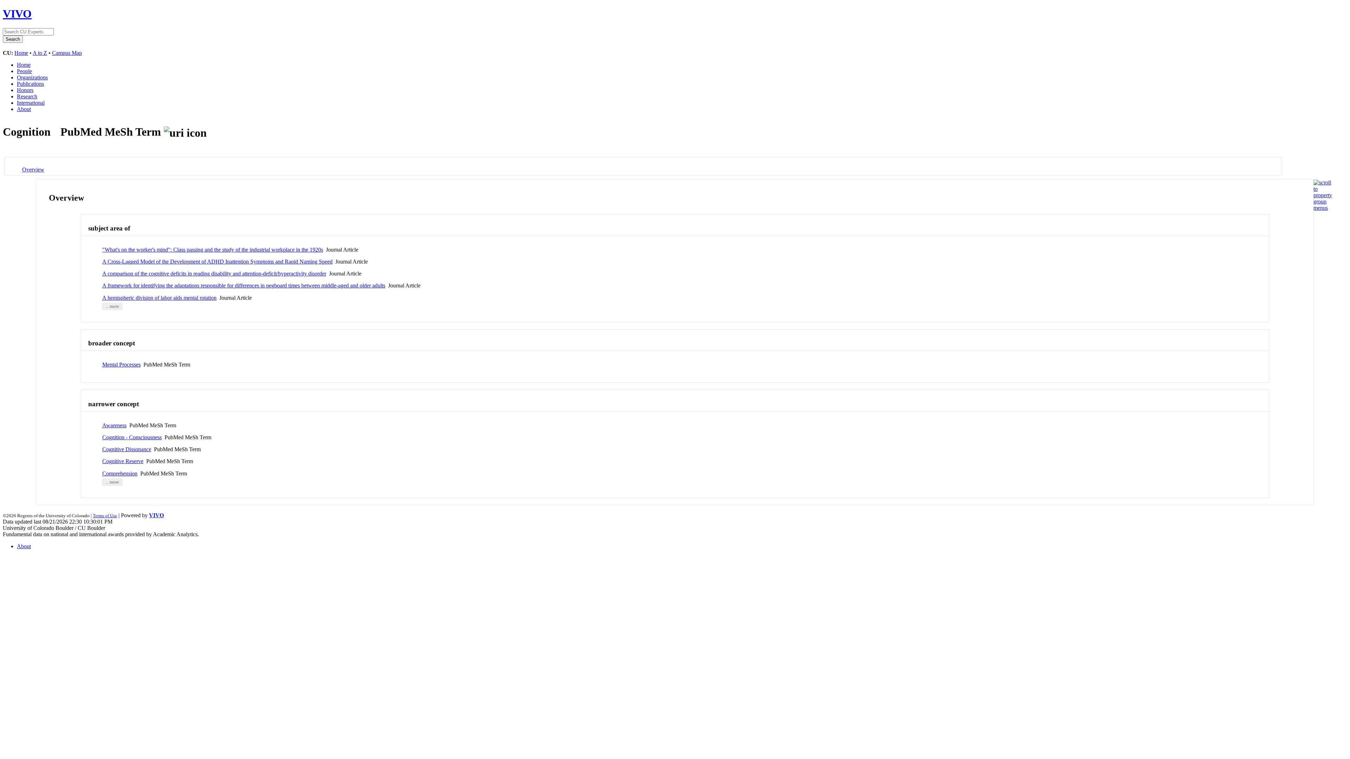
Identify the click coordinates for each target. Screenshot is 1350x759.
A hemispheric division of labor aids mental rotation (159, 298)
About (24, 109)
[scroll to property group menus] (1322, 208)
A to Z (40, 53)
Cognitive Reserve (122, 461)
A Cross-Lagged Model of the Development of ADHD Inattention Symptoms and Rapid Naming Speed (217, 262)
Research (27, 96)
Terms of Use (105, 515)
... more (112, 306)
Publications (30, 84)
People (24, 71)
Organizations (32, 77)
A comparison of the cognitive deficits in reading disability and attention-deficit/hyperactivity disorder (214, 274)
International (31, 103)
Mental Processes (121, 365)
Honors (25, 90)
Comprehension (119, 473)
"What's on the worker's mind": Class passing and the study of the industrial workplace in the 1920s (212, 250)
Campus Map (67, 53)
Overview (33, 170)
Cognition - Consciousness (132, 437)
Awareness (114, 425)
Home (21, 53)
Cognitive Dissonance (126, 449)
